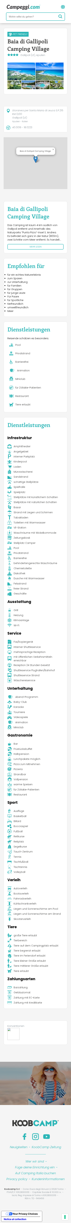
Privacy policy (16, 1179)
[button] (35, 159)
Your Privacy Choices (25, 1213)
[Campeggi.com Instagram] (35, 1136)
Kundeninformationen (48, 1179)
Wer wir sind (35, 1161)
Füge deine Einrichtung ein (35, 1167)
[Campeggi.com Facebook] (24, 1136)
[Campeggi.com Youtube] (46, 1136)
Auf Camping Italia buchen (35, 1173)
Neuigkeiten (18, 1147)
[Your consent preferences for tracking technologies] (65, 1217)
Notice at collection (15, 1219)
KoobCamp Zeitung (46, 1147)
